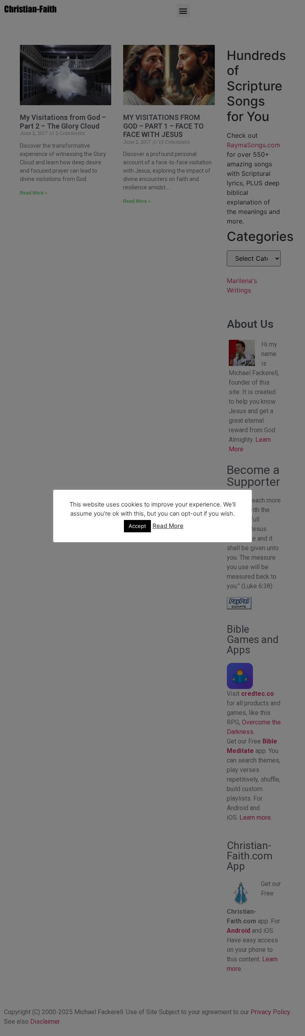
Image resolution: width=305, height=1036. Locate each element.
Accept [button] (137, 526)
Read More (167, 526)
